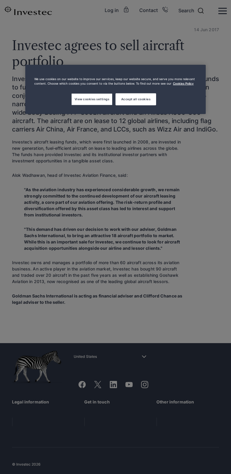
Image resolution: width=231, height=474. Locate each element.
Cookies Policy (183, 83)
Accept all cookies (136, 99)
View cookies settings (92, 99)
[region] (115, 89)
